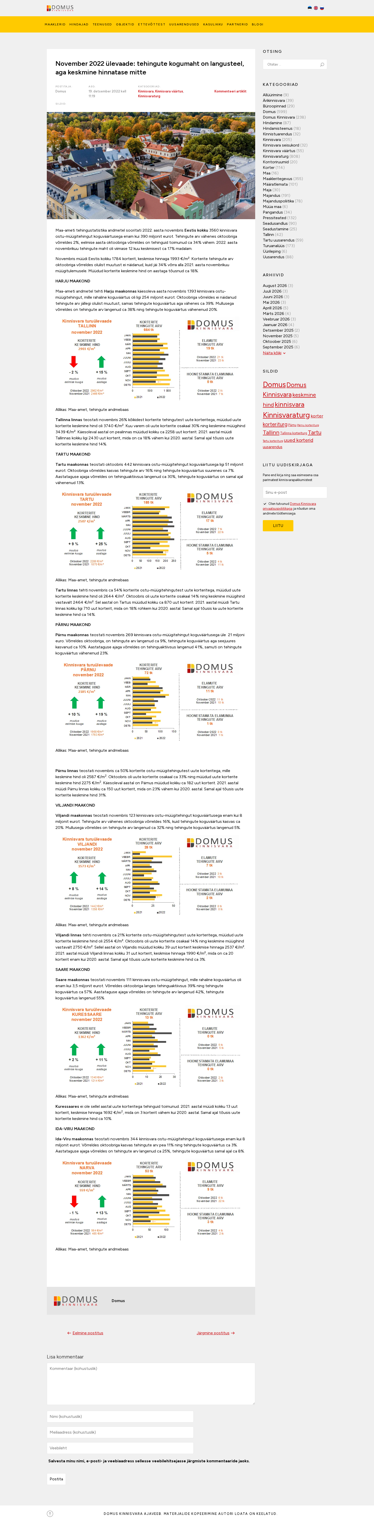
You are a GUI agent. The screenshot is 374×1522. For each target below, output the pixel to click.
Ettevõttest (151, 24)
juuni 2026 (273, 296)
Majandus (271, 195)
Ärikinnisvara (274, 100)
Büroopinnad (274, 106)
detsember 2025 (278, 330)
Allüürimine (272, 94)
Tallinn (268, 234)
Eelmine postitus (88, 1333)
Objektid (125, 24)
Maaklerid (55, 24)
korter (317, 416)
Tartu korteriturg (273, 441)
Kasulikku (213, 24)
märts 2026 (273, 313)
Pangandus (273, 212)
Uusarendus (273, 256)
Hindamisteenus (278, 128)
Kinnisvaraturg (149, 96)
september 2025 (278, 347)
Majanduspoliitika (278, 201)
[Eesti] (310, 9)
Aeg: (92, 86)
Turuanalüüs (274, 245)
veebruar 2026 (276, 319)
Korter (269, 167)
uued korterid (298, 440)
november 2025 (278, 335)
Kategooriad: (149, 86)
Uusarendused (184, 24)
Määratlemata (275, 184)
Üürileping (272, 251)
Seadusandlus (275, 223)
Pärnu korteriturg (308, 425)
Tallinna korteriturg (293, 433)
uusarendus (272, 447)
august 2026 (275, 285)
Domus (269, 111)
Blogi (257, 24)
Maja (267, 189)
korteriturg (275, 424)
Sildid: (61, 103)
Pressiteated (274, 217)
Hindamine (272, 122)
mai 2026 (271, 302)
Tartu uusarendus (279, 240)
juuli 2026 (272, 291)
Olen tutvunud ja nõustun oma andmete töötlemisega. (289, 508)
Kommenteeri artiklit (230, 91)
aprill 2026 (272, 308)
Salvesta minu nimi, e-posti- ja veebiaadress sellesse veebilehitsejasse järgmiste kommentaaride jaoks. (149, 1461)
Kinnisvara (146, 91)
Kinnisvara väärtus (169, 91)
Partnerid (237, 24)
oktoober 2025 (277, 341)
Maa (266, 173)
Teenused (102, 24)
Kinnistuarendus (277, 134)
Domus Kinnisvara (279, 117)
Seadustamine (276, 229)
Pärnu (292, 425)
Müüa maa (272, 206)
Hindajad (79, 24)
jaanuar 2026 (275, 324)
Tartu (314, 432)
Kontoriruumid (276, 161)
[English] (316, 9)
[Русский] (322, 9)
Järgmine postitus (213, 1333)
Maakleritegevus (277, 178)
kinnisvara (289, 404)
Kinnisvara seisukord (281, 145)
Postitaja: (64, 86)
